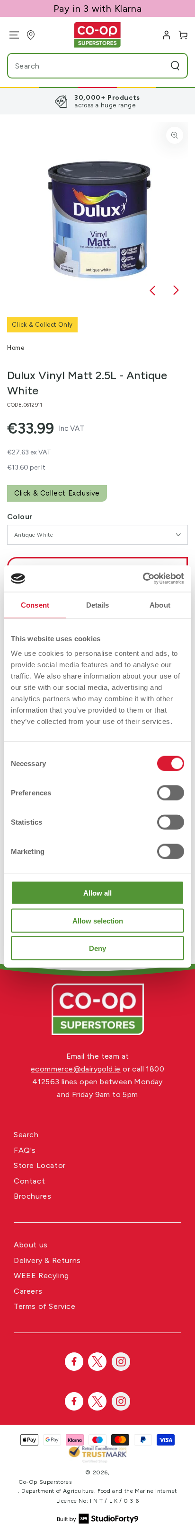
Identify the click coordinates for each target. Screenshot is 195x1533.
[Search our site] (175, 65)
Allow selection (97, 920)
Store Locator (40, 1165)
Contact (29, 1180)
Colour (19, 516)
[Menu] (10, 35)
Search (26, 1134)
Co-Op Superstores (44, 1482)
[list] (97, 101)
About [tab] (160, 605)
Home (15, 347)
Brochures (32, 1196)
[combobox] (79, 66)
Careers (28, 1291)
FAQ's (25, 1150)
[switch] (170, 793)
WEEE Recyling (41, 1275)
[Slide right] (176, 291)
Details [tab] (97, 605)
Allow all (97, 893)
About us (31, 1244)
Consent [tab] (35, 605)
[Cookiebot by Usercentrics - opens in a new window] (142, 579)
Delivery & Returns (47, 1260)
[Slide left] (152, 291)
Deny (97, 948)
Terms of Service (45, 1306)
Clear (157, 66)
